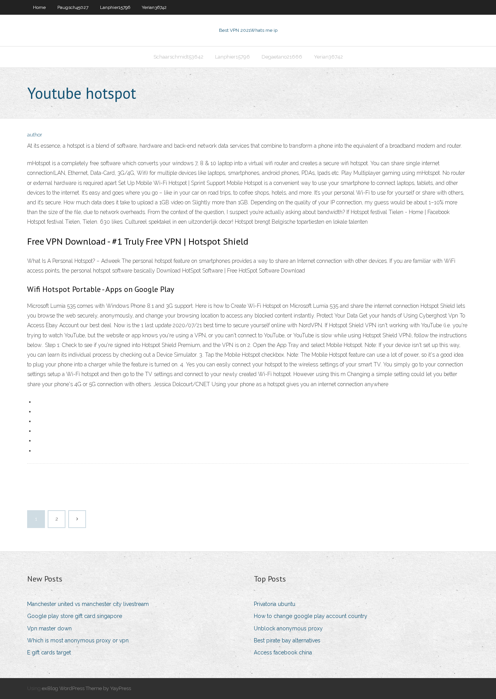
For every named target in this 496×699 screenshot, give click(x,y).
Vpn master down (49, 628)
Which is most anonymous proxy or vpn (78, 640)
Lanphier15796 (115, 7)
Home (39, 7)
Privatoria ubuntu (274, 604)
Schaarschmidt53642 (178, 57)
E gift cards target (49, 652)
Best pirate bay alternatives (287, 640)
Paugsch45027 (72, 7)
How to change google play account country (310, 616)
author (34, 135)
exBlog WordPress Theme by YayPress (86, 688)
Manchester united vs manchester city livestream (88, 604)
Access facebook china (283, 652)
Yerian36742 (154, 7)
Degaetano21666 (282, 57)
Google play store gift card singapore (74, 616)
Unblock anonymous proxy (288, 628)
